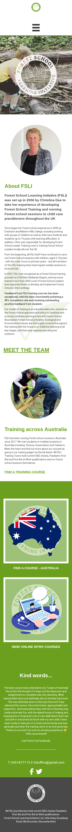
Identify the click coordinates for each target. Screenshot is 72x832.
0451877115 (20, 762)
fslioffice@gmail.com (49, 762)
